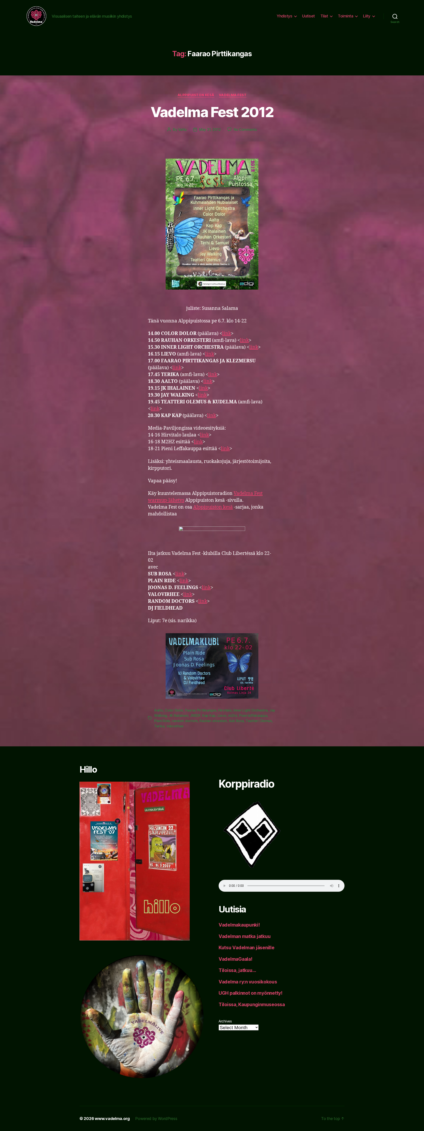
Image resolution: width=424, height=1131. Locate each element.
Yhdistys (284, 16)
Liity (366, 16)
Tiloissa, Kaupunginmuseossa (252, 1004)
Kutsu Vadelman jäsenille (246, 947)
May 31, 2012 (210, 129)
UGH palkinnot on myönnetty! (250, 993)
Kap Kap (209, 715)
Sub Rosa (236, 721)
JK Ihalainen (178, 715)
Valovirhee (175, 726)
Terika (159, 726)
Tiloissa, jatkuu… (237, 970)
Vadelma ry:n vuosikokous (248, 982)
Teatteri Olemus (259, 721)
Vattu (182, 129)
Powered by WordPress (156, 1118)
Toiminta (345, 16)
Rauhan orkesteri (213, 721)
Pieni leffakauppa (253, 715)
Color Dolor (174, 710)
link (226, 334)
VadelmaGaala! (235, 959)
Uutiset (308, 16)
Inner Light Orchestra (250, 710)
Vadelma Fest (233, 95)
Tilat (324, 16)
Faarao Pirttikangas (200, 710)
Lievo (222, 715)
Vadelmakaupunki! (239, 925)
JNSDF (195, 715)
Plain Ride (162, 721)
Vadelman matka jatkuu (245, 936)
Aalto (158, 710)
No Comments (245, 129)
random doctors (185, 721)
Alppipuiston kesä (196, 95)
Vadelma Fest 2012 (212, 111)
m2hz (232, 715)
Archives (225, 1021)
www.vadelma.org (112, 1118)
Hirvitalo (225, 710)
